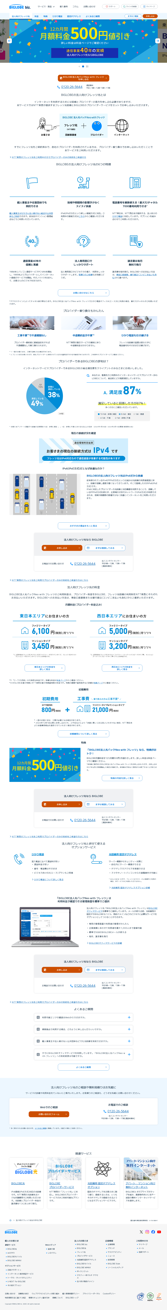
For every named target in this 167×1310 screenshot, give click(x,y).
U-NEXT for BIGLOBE (16, 1281)
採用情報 (111, 1259)
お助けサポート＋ (14, 1270)
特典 (45, 16)
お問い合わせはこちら (83, 292)
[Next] (157, 40)
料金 (37, 16)
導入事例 (64, 6)
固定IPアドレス (74, 16)
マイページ (143, 1244)
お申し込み (150, 16)
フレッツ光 (81, 1252)
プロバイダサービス (84, 1256)
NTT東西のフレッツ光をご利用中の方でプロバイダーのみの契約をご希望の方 (49, 157)
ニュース (111, 1256)
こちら (82, 216)
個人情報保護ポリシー (71, 1293)
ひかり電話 (57, 16)
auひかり (11, 1252)
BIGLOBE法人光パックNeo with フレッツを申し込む (83, 78)
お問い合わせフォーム (48, 1114)
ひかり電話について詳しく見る (49, 879)
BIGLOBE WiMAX (14, 1260)
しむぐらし (52, 1252)
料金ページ (61, 680)
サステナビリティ (115, 1252)
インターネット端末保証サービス (20, 1274)
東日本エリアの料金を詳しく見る (44, 668)
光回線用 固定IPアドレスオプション (101, 1185)
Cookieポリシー (109, 1293)
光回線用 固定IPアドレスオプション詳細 (130, 887)
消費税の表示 (23, 1293)
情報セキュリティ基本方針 (39, 1297)
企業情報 (109, 1240)
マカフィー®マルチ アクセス (87, 1276)
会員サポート (144, 1252)
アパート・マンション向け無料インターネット (140, 1185)
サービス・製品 (45, 6)
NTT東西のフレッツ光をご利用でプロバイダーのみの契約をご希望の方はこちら (50, 580)
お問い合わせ (89, 6)
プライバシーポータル (91, 1293)
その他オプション (14, 1285)
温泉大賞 (51, 1249)
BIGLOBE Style (114, 1263)
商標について (57, 1297)
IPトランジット (83, 1271)
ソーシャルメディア (115, 1267)
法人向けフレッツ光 (21, 16)
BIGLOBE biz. (82, 1244)
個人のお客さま (12, 1240)
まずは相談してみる (105, 547)
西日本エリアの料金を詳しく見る (122, 668)
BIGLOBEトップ (72, 1297)
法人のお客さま (81, 1240)
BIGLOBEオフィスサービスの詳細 (105, 943)
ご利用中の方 (142, 1240)
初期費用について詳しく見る (83, 733)
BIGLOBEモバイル (15, 1256)
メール (141, 1248)
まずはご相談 (133, 16)
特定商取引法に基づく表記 (15, 1297)
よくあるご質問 (93, 16)
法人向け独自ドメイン (85, 1281)
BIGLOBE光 (18, 1183)
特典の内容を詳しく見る (122, 778)
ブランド (111, 1248)
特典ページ (98, 683)
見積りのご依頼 (85, 274)
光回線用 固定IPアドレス (86, 1259)
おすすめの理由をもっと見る (83, 525)
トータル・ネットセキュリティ (20, 1277)
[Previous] (9, 40)
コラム (75, 6)
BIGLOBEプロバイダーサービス (61, 1185)
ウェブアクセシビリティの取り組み (45, 1293)
